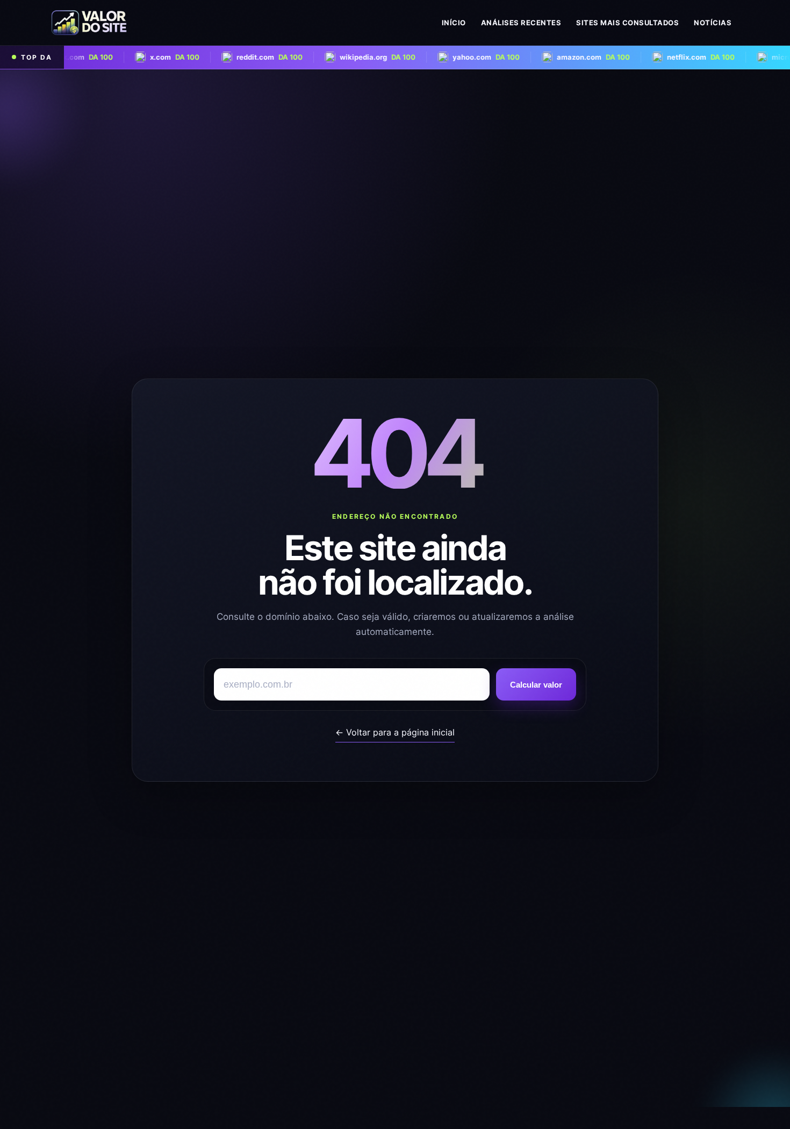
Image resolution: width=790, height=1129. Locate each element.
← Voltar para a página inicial (395, 732)
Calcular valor (536, 684)
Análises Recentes (521, 22)
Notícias (712, 22)
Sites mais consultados (627, 22)
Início (454, 22)
